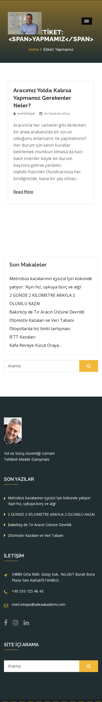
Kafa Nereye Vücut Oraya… (35, 345)
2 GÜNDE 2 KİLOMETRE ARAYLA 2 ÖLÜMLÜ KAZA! (42, 299)
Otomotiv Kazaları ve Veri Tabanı (41, 320)
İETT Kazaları (22, 337)
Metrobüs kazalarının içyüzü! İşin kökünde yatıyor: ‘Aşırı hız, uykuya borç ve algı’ (50, 283)
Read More (23, 191)
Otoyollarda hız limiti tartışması (39, 328)
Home (34, 49)
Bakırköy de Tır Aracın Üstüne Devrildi (46, 312)
